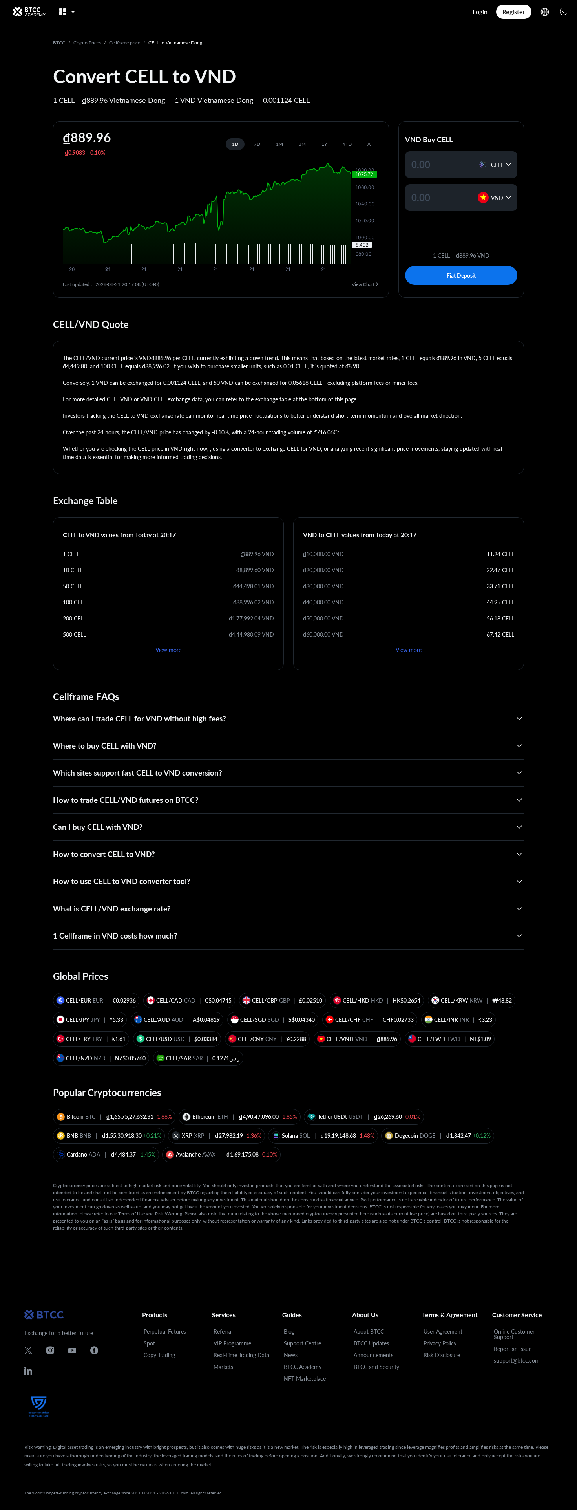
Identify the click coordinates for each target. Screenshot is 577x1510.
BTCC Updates (371, 1343)
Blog (289, 1331)
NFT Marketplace (305, 1378)
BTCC (59, 43)
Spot (149, 1343)
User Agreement (443, 1331)
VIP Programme (232, 1343)
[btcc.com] (29, 11)
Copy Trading (159, 1355)
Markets (223, 1367)
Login (480, 11)
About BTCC (369, 1331)
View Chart (363, 284)
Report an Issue (512, 1348)
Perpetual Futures (165, 1331)
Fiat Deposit (461, 275)
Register (513, 11)
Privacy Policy (440, 1343)
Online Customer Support (514, 1334)
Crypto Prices (87, 43)
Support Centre (302, 1343)
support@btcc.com (517, 1360)
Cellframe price (124, 43)
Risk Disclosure (442, 1355)
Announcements (373, 1355)
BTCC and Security (376, 1367)
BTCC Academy (302, 1367)
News (291, 1355)
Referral (223, 1331)
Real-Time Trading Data (241, 1355)
